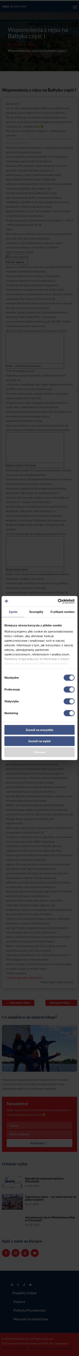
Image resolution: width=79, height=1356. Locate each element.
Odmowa (40, 752)
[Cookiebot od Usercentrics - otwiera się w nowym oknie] (58, 601)
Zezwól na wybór (39, 741)
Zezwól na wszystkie (39, 730)
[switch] (69, 689)
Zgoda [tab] (13, 611)
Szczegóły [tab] (36, 611)
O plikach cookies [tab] (62, 611)
